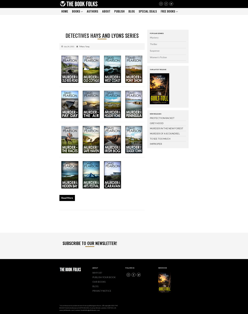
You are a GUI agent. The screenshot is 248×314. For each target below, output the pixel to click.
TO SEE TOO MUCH (160, 138)
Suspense (155, 50)
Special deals (148, 11)
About (106, 11)
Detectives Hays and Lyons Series (102, 35)
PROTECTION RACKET (162, 118)
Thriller (153, 44)
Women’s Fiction (158, 57)
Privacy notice (101, 290)
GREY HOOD (157, 123)
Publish (119, 11)
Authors (92, 11)
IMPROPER (156, 143)
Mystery (154, 37)
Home (64, 11)
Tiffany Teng (84, 46)
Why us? (97, 272)
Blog (132, 11)
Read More (67, 197)
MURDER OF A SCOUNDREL (165, 133)
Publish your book (104, 277)
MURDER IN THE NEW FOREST (166, 128)
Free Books (168, 11)
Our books (99, 281)
